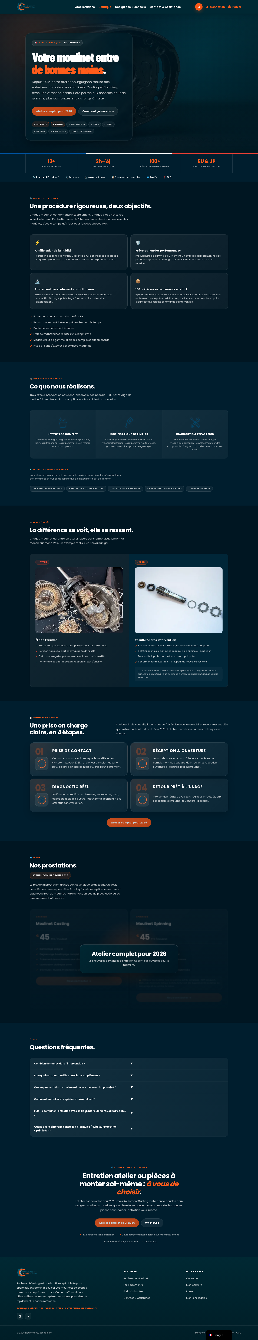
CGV (238, 1332)
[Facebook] (28, 1316)
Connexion (192, 1278)
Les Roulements (133, 1285)
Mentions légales (196, 1298)
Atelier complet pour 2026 (54, 111)
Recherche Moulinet (136, 1278)
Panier (190, 1291)
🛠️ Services (72, 177)
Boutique (105, 7)
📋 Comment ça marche (125, 177)
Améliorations (85, 7)
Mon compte (194, 1285)
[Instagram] (20, 1316)
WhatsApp (152, 1223)
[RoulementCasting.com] (26, 6)
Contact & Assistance (165, 7)
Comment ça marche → (98, 111)
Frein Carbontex (133, 1291)
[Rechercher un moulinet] (199, 7)
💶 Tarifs (152, 177)
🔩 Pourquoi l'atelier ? (46, 177)
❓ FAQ (167, 177)
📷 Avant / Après (95, 177)
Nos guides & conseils (130, 7)
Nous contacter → (79, 981)
